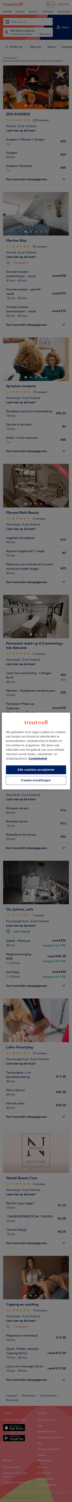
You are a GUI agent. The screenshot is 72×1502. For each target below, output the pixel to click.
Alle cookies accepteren (36, 769)
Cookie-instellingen (36, 780)
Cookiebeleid (38, 758)
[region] (36, 751)
